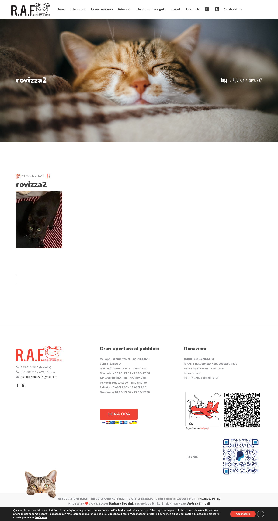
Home (224, 80)
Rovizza (238, 80)
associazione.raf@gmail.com (39, 377)
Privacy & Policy (209, 499)
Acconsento (243, 514)
